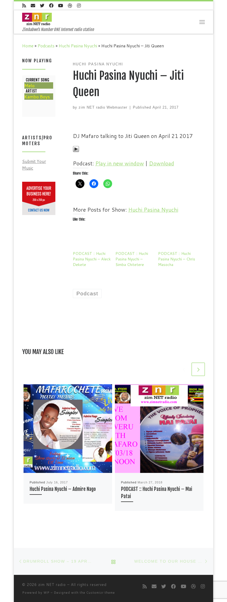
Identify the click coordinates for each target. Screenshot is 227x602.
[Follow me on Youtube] (60, 5)
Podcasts (46, 46)
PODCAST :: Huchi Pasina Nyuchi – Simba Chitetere (131, 259)
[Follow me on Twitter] (42, 5)
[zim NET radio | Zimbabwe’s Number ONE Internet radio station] (37, 18)
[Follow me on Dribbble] (70, 5)
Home (27, 46)
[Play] (76, 148)
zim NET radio (52, 584)
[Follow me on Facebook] (51, 5)
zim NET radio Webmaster (103, 107)
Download (161, 163)
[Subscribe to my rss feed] (24, 5)
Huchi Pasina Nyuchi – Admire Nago (63, 489)
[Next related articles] (198, 369)
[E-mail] (33, 5)
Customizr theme (100, 592)
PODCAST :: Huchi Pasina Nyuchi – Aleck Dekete (92, 259)
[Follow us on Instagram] (79, 5)
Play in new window (119, 163)
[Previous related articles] (183, 369)
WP (46, 592)
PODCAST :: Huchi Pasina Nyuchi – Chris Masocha (176, 259)
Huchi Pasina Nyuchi (78, 46)
